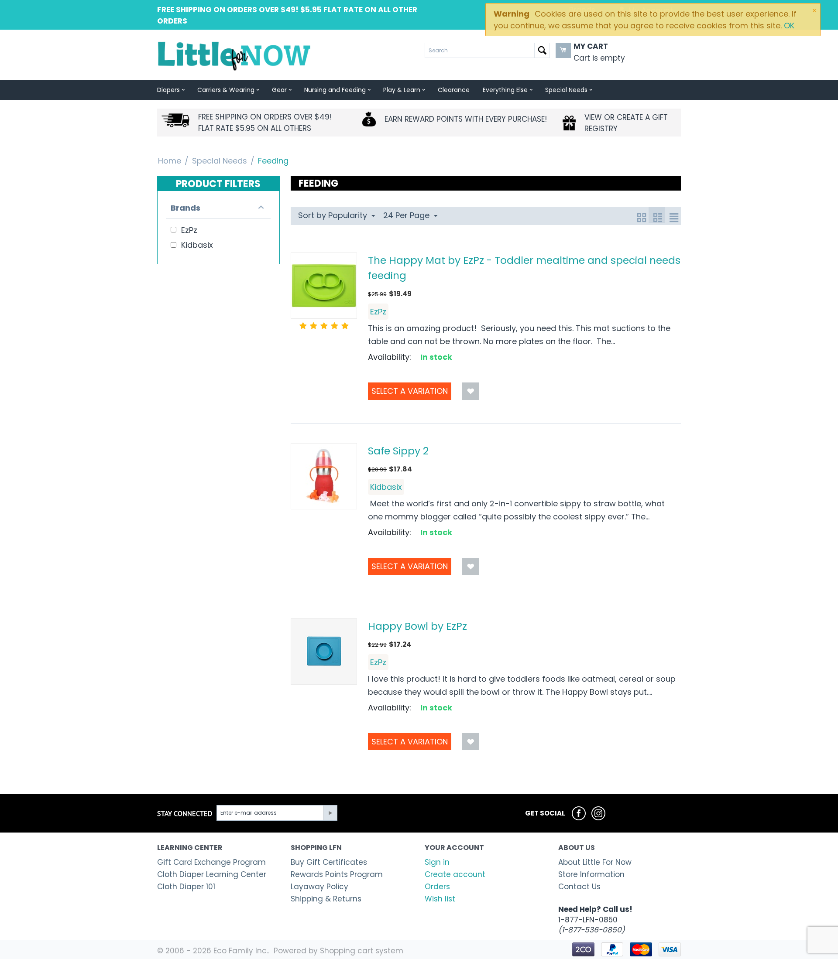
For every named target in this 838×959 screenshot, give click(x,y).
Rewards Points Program (337, 874)
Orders (437, 886)
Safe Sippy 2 (398, 451)
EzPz (378, 311)
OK (789, 25)
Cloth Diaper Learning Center (211, 874)
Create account (455, 874)
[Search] (542, 50)
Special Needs (219, 160)
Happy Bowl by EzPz (417, 626)
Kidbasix (386, 486)
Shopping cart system (361, 950)
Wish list (440, 899)
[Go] (330, 812)
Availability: (389, 357)
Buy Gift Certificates (329, 862)
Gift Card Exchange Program (211, 862)
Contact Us (579, 886)
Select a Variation (409, 391)
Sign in (437, 862)
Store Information (591, 874)
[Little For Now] (235, 55)
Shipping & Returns (326, 899)
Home (169, 160)
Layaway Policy (319, 886)
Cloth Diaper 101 (186, 886)
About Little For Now (595, 862)
